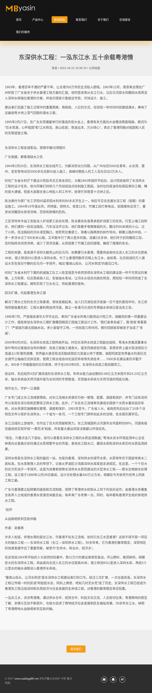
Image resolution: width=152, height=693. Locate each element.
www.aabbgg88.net (27, 678)
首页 (19, 19)
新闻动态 (59, 19)
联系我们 (81, 19)
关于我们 (103, 19)
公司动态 (94, 68)
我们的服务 (23, 32)
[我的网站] (25, 10)
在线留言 (124, 19)
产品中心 (37, 19)
